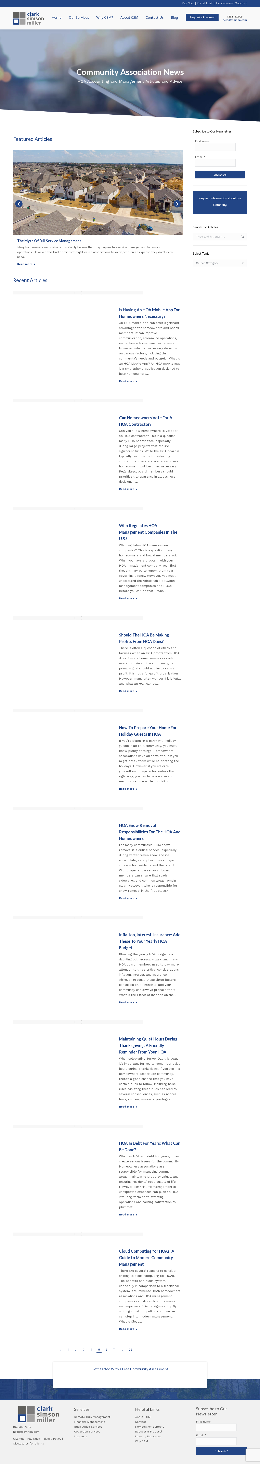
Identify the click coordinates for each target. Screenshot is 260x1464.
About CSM (143, 1416)
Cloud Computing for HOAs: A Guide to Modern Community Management (146, 1257)
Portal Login (205, 3)
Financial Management (89, 1421)
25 (130, 1349)
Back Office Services (88, 1426)
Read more (24, 264)
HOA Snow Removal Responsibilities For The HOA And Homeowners (150, 832)
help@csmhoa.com (235, 20)
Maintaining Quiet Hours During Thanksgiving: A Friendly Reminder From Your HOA (148, 1045)
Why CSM (141, 1441)
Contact (140, 1421)
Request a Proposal (148, 1431)
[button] (19, 203)
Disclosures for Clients (28, 1443)
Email (200, 157)
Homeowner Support (231, 3)
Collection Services (87, 1431)
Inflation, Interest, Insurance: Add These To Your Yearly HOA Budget (150, 941)
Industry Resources (148, 1436)
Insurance (80, 1436)
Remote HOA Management (92, 1416)
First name (202, 141)
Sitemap (19, 1438)
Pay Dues (33, 1438)
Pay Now (188, 3)
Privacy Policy (51, 1438)
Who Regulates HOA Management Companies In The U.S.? (148, 532)
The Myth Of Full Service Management (49, 241)
